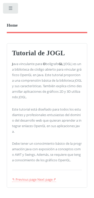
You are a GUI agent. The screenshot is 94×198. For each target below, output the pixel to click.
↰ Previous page (24, 179)
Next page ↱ (46, 179)
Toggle (11, 9)
